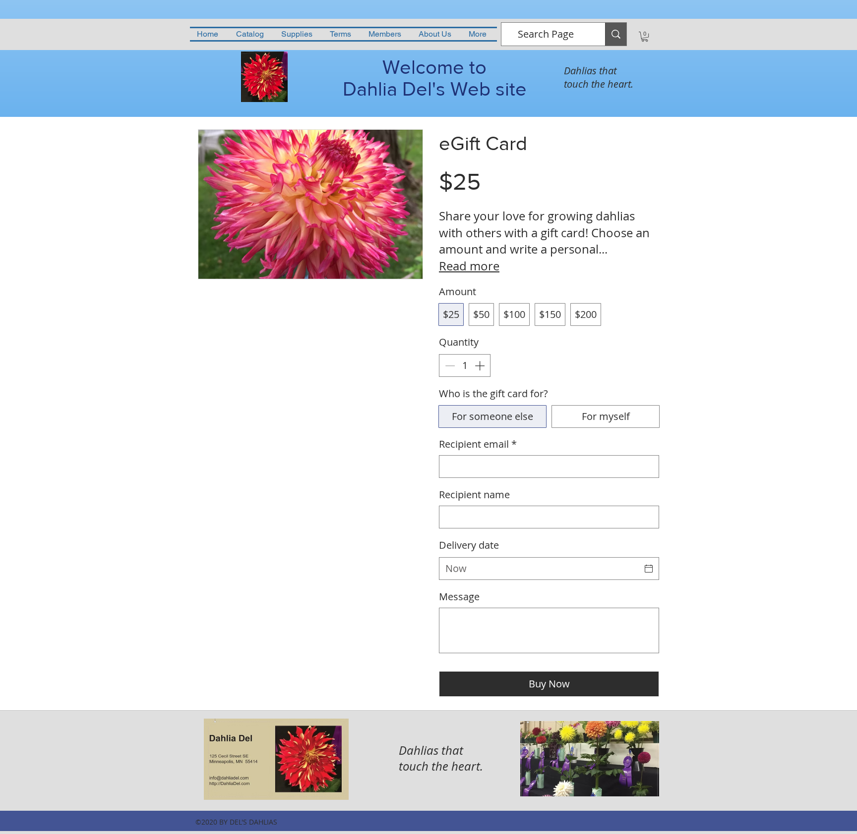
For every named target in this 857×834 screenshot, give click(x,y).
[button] (645, 37)
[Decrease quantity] (448, 365)
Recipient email (478, 444)
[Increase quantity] (480, 365)
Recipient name (474, 494)
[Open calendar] (649, 568)
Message (459, 596)
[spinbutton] (464, 365)
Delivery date (469, 545)
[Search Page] (615, 34)
